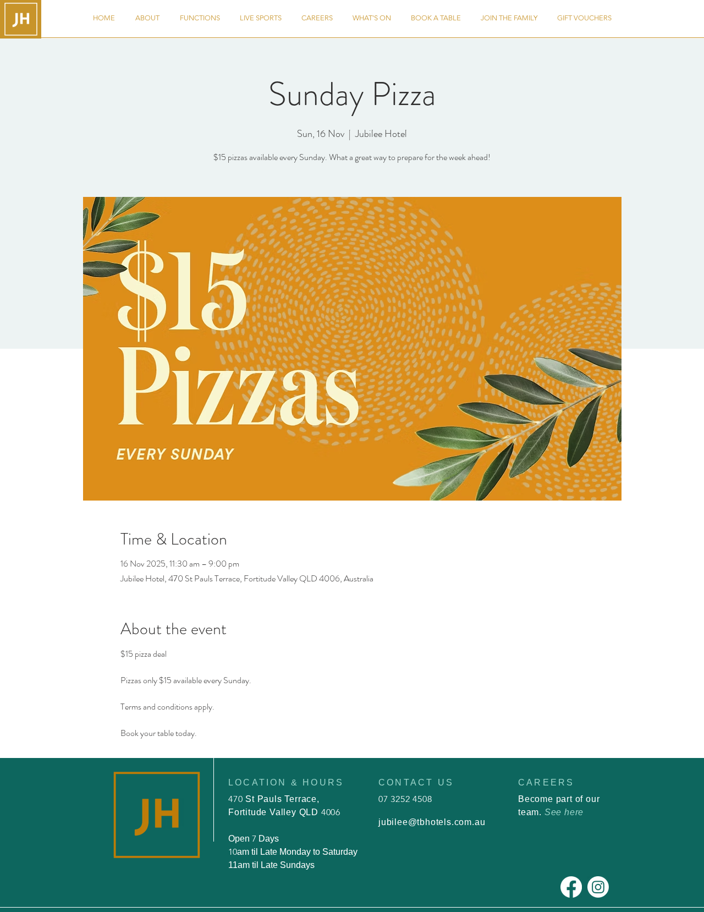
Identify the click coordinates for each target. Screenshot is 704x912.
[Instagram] (598, 887)
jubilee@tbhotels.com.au (431, 822)
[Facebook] (571, 887)
